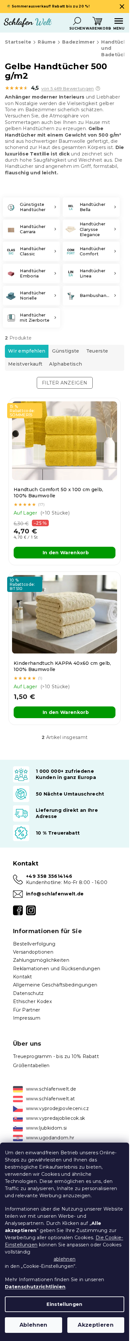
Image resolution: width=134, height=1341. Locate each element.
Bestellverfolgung (34, 944)
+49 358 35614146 (49, 876)
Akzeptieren (96, 1325)
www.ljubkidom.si (46, 1128)
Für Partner (26, 1010)
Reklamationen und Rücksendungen (56, 969)
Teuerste (97, 351)
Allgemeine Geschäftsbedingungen (55, 985)
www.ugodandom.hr (50, 1138)
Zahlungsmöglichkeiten (41, 960)
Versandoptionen (33, 952)
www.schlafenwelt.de (51, 1089)
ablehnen (65, 1259)
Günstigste (65, 351)
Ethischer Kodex (32, 1001)
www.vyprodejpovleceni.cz (57, 1108)
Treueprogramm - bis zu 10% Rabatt (56, 1056)
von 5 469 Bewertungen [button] (67, 89)
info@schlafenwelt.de (55, 894)
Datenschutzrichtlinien (35, 1287)
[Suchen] (77, 21)
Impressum (26, 1018)
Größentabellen (31, 1065)
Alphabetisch (65, 364)
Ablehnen (33, 1325)
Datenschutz (28, 993)
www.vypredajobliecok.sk (55, 1118)
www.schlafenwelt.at (50, 1099)
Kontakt (22, 977)
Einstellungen (64, 1304)
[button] (98, 88)
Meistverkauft (25, 364)
